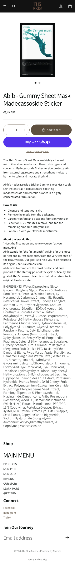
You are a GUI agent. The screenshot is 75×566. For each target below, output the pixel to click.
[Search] (13, 6)
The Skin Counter (30, 550)
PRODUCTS (10, 464)
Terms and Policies (37, 559)
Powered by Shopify (50, 550)
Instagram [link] (9, 513)
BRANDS (8, 479)
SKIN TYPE (9, 469)
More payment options (37, 151)
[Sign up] (67, 537)
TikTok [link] (7, 517)
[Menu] (5, 6)
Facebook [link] (9, 508)
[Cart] (70, 6)
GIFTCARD (9, 493)
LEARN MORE (11, 488)
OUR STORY (10, 483)
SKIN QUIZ (9, 474)
